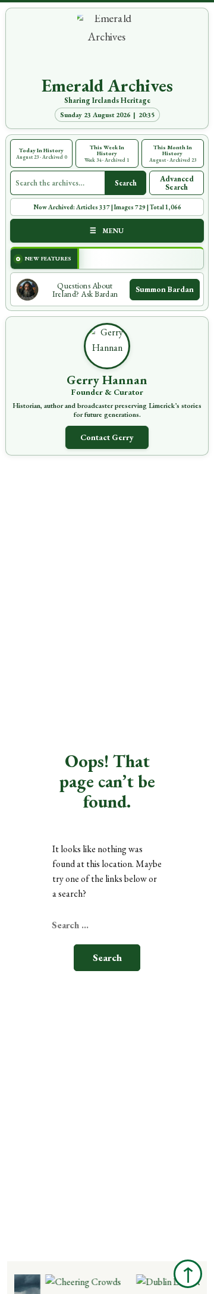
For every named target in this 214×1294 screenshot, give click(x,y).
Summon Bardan (165, 289)
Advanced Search (177, 183)
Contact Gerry (107, 437)
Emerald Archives (107, 86)
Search (126, 183)
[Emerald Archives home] (107, 44)
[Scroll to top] (188, 1274)
